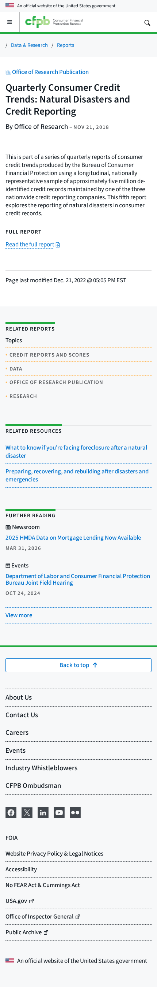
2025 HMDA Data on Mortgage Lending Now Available (73, 538)
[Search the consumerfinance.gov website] (147, 22)
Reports (65, 45)
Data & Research (29, 45)
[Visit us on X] (27, 811)
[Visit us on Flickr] (75, 811)
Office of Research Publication (50, 72)
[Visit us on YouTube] (59, 811)
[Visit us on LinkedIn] (43, 811)
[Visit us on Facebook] (10, 811)
